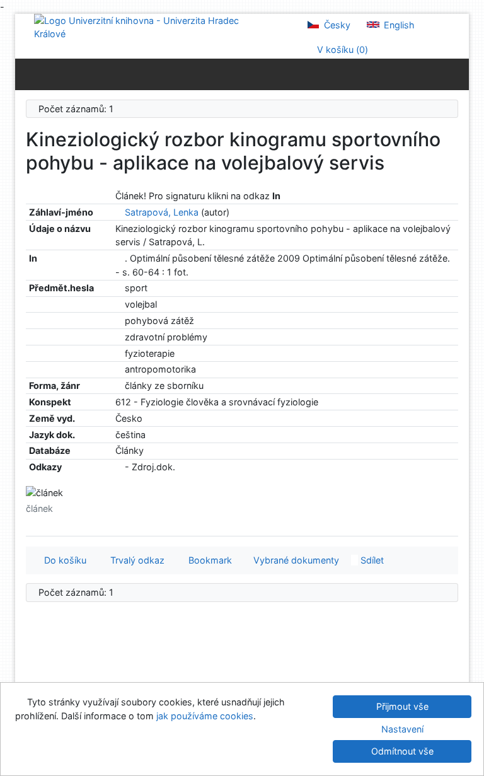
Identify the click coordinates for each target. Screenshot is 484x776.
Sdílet (371, 560)
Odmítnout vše (402, 751)
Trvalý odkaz (134, 560)
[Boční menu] (27, 74)
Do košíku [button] (62, 560)
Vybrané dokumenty (295, 560)
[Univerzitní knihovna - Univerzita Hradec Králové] (147, 26)
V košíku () (341, 49)
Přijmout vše (402, 706)
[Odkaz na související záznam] (118, 212)
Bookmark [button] (207, 560)
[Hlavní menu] (456, 74)
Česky (335, 25)
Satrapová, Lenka (162, 212)
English (398, 25)
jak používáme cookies (204, 715)
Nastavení (402, 729)
